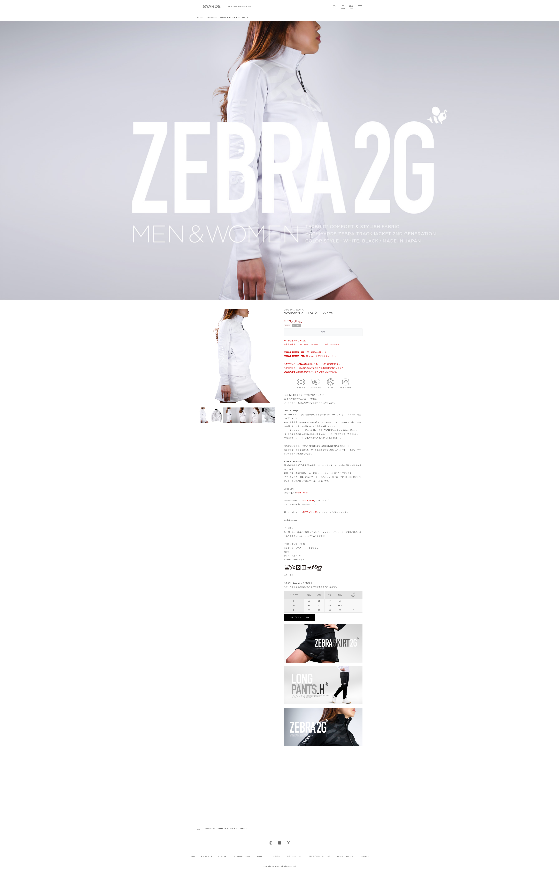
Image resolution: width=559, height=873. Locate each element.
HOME (200, 17)
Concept (223, 856)
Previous (200, 355)
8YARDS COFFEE (242, 856)
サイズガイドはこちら (299, 617)
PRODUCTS (211, 17)
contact (364, 856)
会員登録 (276, 856)
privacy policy (345, 856)
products (206, 856)
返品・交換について (295, 856)
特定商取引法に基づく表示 (320, 856)
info (192, 856)
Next (271, 355)
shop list (262, 856)
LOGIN (343, 6)
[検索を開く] (334, 6)
